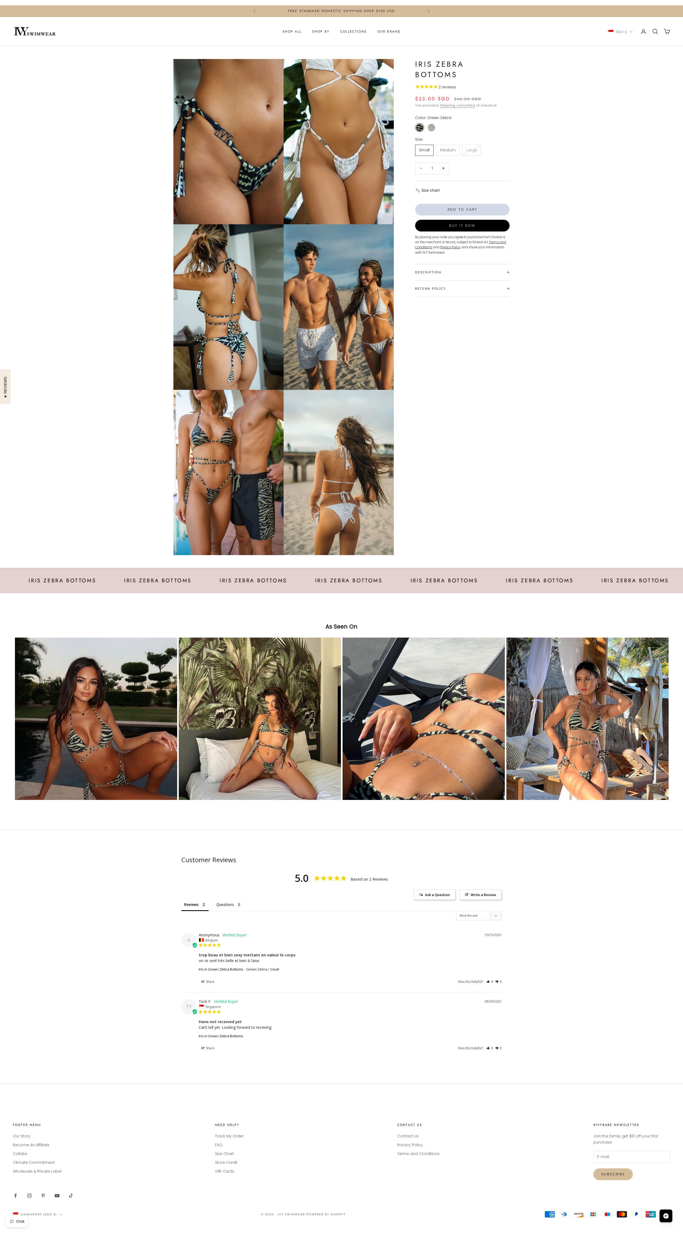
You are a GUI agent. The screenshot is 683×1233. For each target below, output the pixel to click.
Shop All (292, 31)
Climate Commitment (34, 1162)
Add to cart (462, 209)
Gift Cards (224, 1171)
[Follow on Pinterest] (43, 1195)
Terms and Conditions (418, 1153)
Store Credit (226, 1162)
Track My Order (229, 1136)
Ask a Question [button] (437, 894)
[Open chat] (666, 1216)
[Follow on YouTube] (57, 1195)
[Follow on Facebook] (15, 1195)
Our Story (21, 1136)
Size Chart (224, 1153)
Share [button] (210, 981)
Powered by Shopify (326, 1214)
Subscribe (613, 1174)
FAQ (219, 1145)
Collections (353, 31)
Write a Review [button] (483, 894)
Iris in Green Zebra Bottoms (221, 969)
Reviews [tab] (191, 904)
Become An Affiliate (31, 1145)
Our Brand (389, 31)
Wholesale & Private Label (37, 1171)
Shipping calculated (457, 105)
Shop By (320, 31)
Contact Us (408, 1136)
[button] (427, 190)
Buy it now (462, 225)
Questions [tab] (225, 904)
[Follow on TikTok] (71, 1195)
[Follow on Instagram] (29, 1195)
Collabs (20, 1153)
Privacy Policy (410, 1145)
